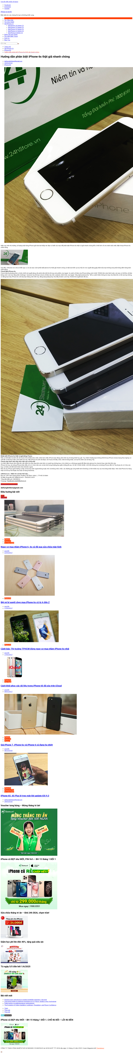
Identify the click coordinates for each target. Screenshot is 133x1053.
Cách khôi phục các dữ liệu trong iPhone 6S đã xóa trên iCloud (31, 685)
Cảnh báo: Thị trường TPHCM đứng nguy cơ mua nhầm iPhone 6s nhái (35, 649)
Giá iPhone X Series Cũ (15, 33)
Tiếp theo (4, 497)
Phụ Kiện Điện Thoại (11, 36)
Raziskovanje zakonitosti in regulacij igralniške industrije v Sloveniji (25, 999)
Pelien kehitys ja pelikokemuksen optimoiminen (19, 1003)
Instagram (7, 7)
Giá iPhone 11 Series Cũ (16, 31)
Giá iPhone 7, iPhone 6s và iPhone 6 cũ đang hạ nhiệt (27, 745)
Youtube (7, 8)
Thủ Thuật (7, 682)
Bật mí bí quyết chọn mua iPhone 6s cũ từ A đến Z (25, 602)
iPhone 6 (7, 539)
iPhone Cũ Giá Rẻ (6, 12)
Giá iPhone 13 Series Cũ (16, 27)
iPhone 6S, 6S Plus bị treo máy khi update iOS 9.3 (25, 795)
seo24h (6, 551)
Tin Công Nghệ (9, 22)
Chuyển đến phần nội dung (9, 2)
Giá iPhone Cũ (8, 24)
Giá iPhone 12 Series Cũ (16, 29)
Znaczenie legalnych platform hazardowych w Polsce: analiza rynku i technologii (30, 1001)
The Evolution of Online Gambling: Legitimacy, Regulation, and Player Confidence (30, 1005)
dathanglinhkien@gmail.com (13, 61)
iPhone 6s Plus (9, 790)
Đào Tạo (7, 40)
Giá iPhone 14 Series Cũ (16, 25)
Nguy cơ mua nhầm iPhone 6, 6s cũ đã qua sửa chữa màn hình (31, 547)
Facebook (7, 5)
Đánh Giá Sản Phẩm (11, 34)
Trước (2, 496)
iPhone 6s (4, 484)
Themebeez (100, 1048)
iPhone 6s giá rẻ (12, 484)
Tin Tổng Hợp (8, 20)
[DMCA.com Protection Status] (6, 1016)
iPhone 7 (7, 741)
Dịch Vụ (7, 38)
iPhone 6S (7, 65)
